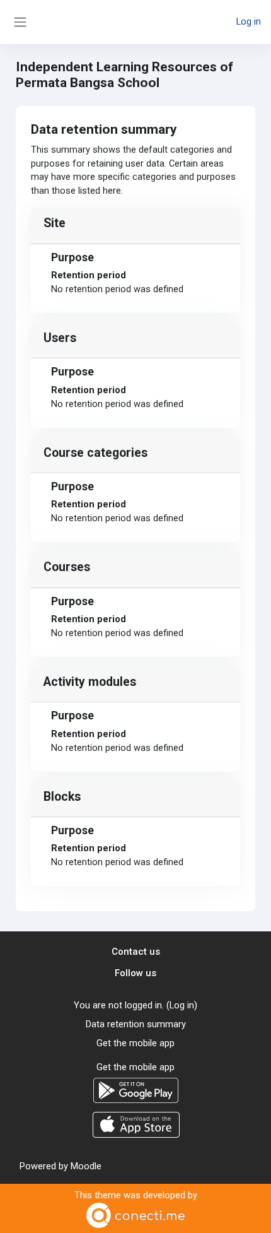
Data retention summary (136, 1024)
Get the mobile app (135, 1043)
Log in (248, 21)
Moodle (86, 1166)
